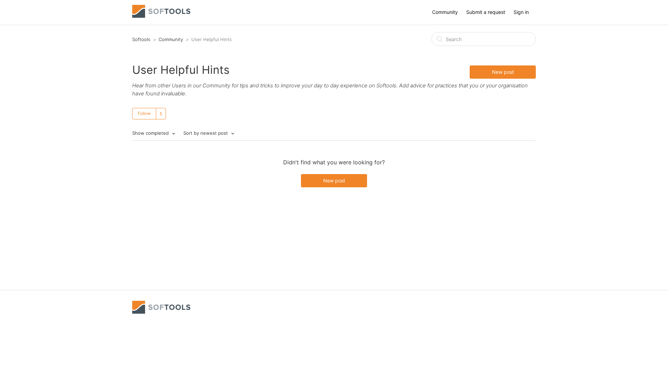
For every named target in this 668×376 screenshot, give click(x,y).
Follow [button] (144, 113)
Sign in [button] (521, 12)
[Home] (161, 16)
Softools (141, 39)
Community (445, 12)
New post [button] (503, 72)
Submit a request (485, 12)
